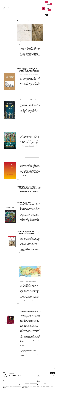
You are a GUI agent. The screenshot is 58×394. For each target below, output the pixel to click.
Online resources (39, 379)
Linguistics (4, 386)
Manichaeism (12, 386)
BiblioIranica (38, 376)
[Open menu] (43, 8)
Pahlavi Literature (39, 386)
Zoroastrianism (26, 387)
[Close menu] (46, 2)
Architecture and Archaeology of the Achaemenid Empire (27, 68)
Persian (47, 386)
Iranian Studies (40, 384)
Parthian (44, 386)
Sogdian (11, 387)
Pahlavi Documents (34, 386)
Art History (48, 383)
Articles (38, 375)
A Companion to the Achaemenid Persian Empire (25, 231)
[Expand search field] (46, 15)
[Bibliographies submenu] (51, 4)
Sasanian (5, 387)
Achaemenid (5, 383)
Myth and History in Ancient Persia (23, 41)
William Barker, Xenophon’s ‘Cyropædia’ (24, 202)
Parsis (41, 386)
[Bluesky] (52, 375)
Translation (38, 381)
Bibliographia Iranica (13, 8)
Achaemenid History (21, 383)
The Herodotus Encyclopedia (22, 310)
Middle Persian (23, 386)
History (21, 384)
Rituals (52, 386)
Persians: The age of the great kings (31, 99)
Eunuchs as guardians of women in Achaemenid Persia (26, 186)
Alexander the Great (27, 383)
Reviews (38, 380)
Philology (49, 386)
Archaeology (41, 383)
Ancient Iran (35, 383)
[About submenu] (49, 10)
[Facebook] (53, 375)
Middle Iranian (18, 386)
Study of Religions (16, 387)
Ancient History (32, 383)
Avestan (52, 383)
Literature (7, 386)
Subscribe (52, 373)
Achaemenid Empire (13, 383)
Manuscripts (15, 386)
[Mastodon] (54, 375)
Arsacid (45, 383)
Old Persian (31, 386)
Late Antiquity (52, 384)
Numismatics (27, 386)
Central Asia (7, 384)
